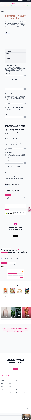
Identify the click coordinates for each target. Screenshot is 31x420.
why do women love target (11, 331)
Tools (9, 397)
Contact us (2, 401)
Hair (24, 386)
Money (24, 389)
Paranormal (2, 5)
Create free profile (4, 262)
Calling (8, 33)
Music (16, 5)
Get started (21, 277)
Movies (10, 5)
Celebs (24, 381)
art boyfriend (4, 328)
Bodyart (9, 381)
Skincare (19, 5)
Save (21, 21)
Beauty (2, 381)
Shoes (24, 392)
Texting (6, 33)
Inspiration (29, 5)
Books (17, 381)
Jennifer (7, 21)
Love (14, 5)
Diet (12, 5)
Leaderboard (9, 277)
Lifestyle (2, 389)
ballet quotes (20, 328)
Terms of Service (3, 404)
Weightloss (2, 397)
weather (9, 130)
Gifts (16, 386)
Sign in (15, 264)
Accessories (2, 380)
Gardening (10, 386)
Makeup (24, 5)
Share (24, 21)
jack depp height (26, 328)
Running (17, 392)
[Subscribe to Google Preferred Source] (10, 213)
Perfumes (10, 392)
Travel (9, 395)
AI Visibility (12, 401)
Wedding (25, 395)
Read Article (7, 319)
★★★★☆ (29, 11)
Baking (21, 5)
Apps (9, 380)
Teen (26, 5)
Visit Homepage (15, 368)
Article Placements (23, 401)
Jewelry (5, 5)
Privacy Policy (22, 403)
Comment (7, 209)
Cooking (2, 383)
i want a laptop (9, 328)
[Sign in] (30, 3)
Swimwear (8, 5)
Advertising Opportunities (4, 403)
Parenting (2, 392)
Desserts (10, 383)
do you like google (20, 331)
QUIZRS (25, 34)
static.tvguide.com (13, 181)
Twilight (17, 395)
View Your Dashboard (12, 262)
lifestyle (2, 11)
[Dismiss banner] (24, 212)
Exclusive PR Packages (13, 403)
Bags (16, 380)
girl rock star (15, 328)
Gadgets (2, 386)
